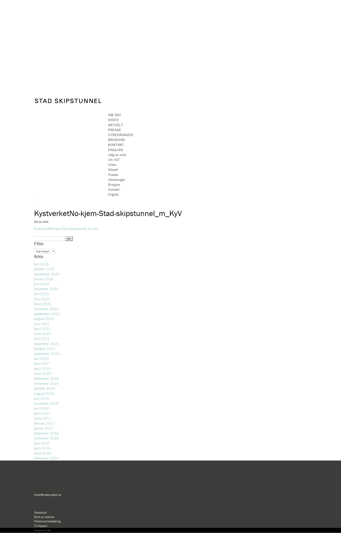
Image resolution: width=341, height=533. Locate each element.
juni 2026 (41, 264)
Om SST (114, 159)
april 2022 (42, 328)
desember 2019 (46, 378)
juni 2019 (41, 398)
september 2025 (47, 274)
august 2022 (44, 318)
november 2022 (46, 308)
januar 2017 (43, 428)
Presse (113, 174)
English (113, 194)
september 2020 (47, 353)
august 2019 (44, 393)
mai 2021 (41, 338)
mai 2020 (41, 363)
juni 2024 (41, 284)
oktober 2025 (44, 269)
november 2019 (46, 383)
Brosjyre (114, 184)
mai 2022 (41, 323)
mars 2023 (42, 304)
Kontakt (113, 189)
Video (113, 120)
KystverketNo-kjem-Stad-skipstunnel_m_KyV (66, 228)
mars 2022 (42, 333)
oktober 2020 (44, 348)
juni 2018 (41, 408)
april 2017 (42, 413)
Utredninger (116, 179)
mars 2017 (42, 418)
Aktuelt (113, 169)
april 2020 (42, 368)
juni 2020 (41, 358)
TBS (49, 530)
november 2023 (46, 289)
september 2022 (47, 313)
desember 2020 (46, 343)
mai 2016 (41, 443)
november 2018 (46, 403)
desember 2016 (46, 433)
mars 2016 (42, 453)
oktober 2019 (44, 388)
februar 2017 (44, 423)
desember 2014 (46, 458)
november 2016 (46, 438)
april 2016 (42, 448)
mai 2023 (41, 299)
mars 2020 (42, 373)
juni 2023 (41, 293)
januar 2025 (43, 279)
